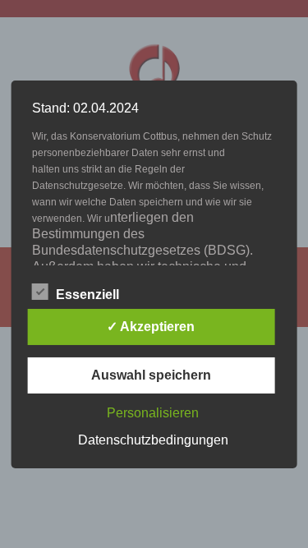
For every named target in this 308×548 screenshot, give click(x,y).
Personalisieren (153, 413)
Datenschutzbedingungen (153, 440)
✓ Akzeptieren (151, 327)
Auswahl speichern (151, 375)
